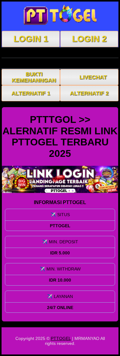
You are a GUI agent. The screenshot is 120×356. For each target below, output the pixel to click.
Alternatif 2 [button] (89, 93)
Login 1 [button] (31, 39)
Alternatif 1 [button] (30, 93)
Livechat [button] (93, 77)
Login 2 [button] (89, 39)
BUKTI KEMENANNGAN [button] (34, 77)
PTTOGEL (61, 338)
